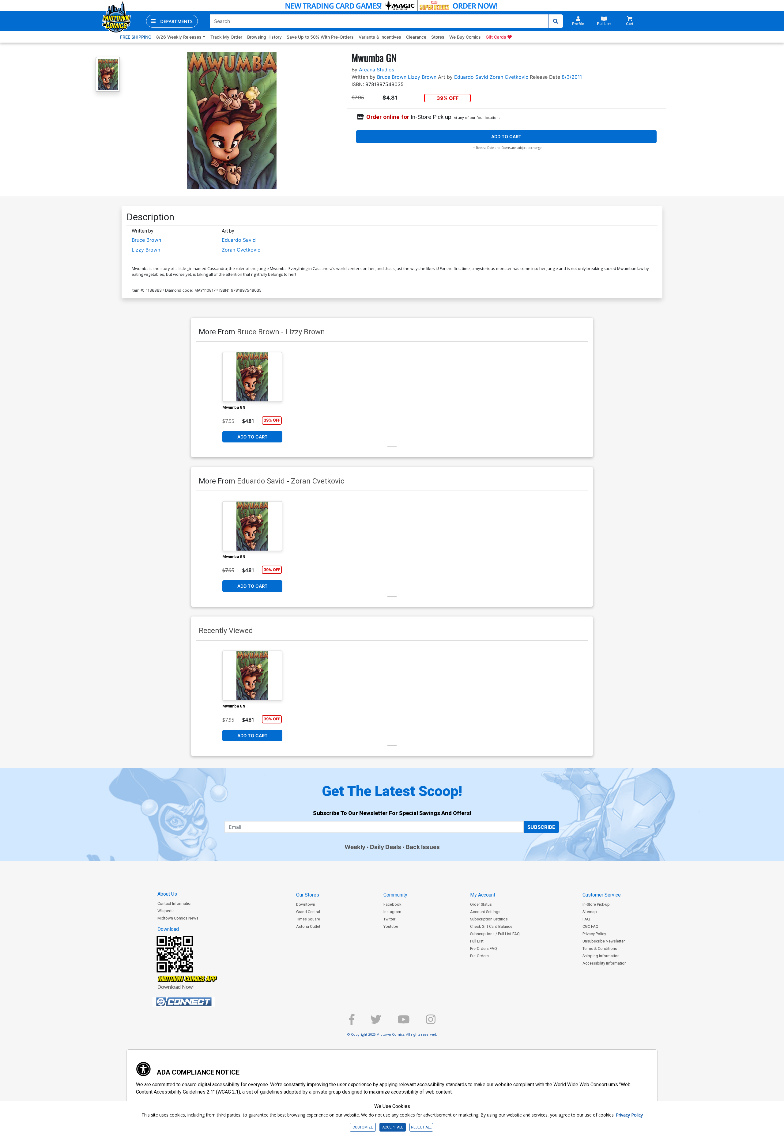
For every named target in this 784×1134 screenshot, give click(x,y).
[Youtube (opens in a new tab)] (403, 1022)
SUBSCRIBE (541, 827)
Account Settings (485, 911)
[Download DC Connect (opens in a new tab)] (195, 1001)
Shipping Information (601, 956)
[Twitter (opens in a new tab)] (376, 1022)
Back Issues (423, 847)
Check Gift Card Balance (491, 926)
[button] (172, 21)
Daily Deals (385, 847)
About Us (167, 894)
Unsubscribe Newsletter (603, 941)
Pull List (477, 941)
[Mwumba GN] (252, 377)
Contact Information (175, 903)
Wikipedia (166, 910)
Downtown (305, 904)
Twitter (389, 919)
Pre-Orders (479, 956)
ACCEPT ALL (392, 1127)
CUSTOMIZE (362, 1127)
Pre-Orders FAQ (483, 948)
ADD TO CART (506, 136)
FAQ (586, 919)
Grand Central (308, 911)
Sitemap (589, 911)
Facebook (392, 904)
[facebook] (351, 1022)
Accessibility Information (604, 963)
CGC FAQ (590, 926)
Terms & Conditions (599, 948)
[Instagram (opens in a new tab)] (431, 1022)
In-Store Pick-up (596, 904)
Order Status (481, 904)
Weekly (355, 847)
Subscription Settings (489, 919)
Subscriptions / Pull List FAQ (495, 933)
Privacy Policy (594, 933)
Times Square (308, 919)
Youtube (390, 926)
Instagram (392, 911)
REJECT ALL (421, 1127)
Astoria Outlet (308, 926)
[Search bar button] (555, 21)
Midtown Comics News (177, 918)
